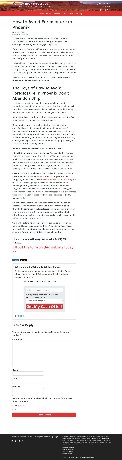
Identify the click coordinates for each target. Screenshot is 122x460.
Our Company (76, 13)
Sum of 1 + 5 (18, 405)
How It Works (45, 13)
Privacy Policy (48, 437)
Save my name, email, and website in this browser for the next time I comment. (42, 399)
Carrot (92, 457)
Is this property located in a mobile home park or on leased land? (43, 296)
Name (15, 370)
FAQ (65, 13)
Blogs (56, 437)
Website (16, 387)
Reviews (57, 13)
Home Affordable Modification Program (57, 179)
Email (16, 378)
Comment (17, 339)
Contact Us (106, 7)
